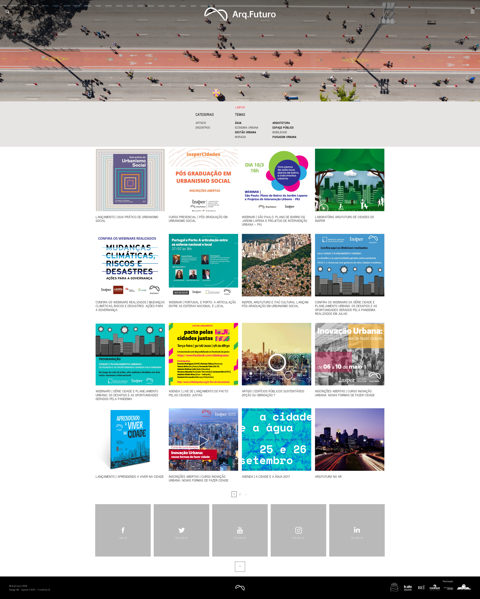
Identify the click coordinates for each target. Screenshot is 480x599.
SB (17, 589)
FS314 (32, 589)
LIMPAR (240, 107)
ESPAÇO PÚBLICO (283, 127)
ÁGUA (238, 122)
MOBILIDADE (279, 132)
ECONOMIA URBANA (246, 127)
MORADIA (240, 137)
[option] (240, 50)
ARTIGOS (201, 122)
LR (48, 589)
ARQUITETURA (281, 122)
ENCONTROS (203, 127)
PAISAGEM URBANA (284, 137)
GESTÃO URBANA (245, 132)
